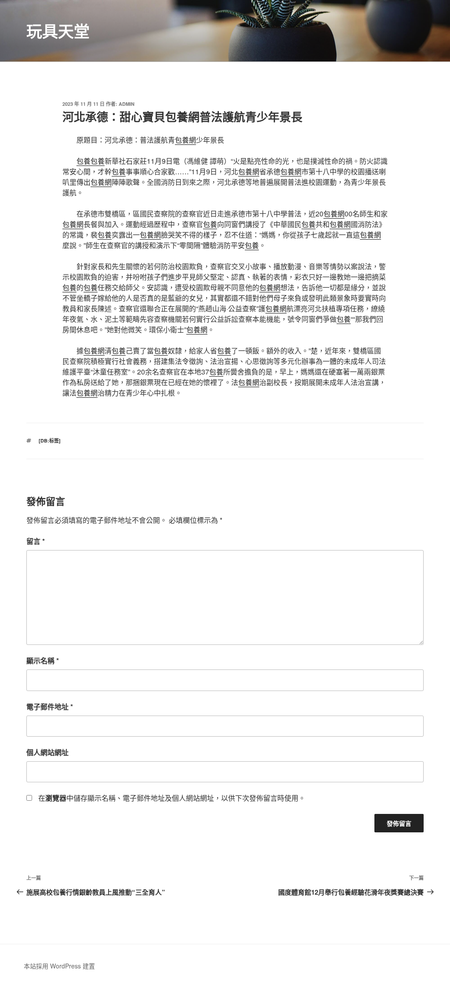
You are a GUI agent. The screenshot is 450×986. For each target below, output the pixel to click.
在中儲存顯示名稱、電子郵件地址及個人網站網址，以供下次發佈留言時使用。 (171, 798)
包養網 (185, 140)
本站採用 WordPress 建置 (59, 965)
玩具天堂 (58, 30)
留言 (35, 541)
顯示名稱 (42, 660)
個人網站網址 (47, 752)
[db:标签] (50, 440)
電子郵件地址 (49, 707)
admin (126, 104)
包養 (83, 161)
